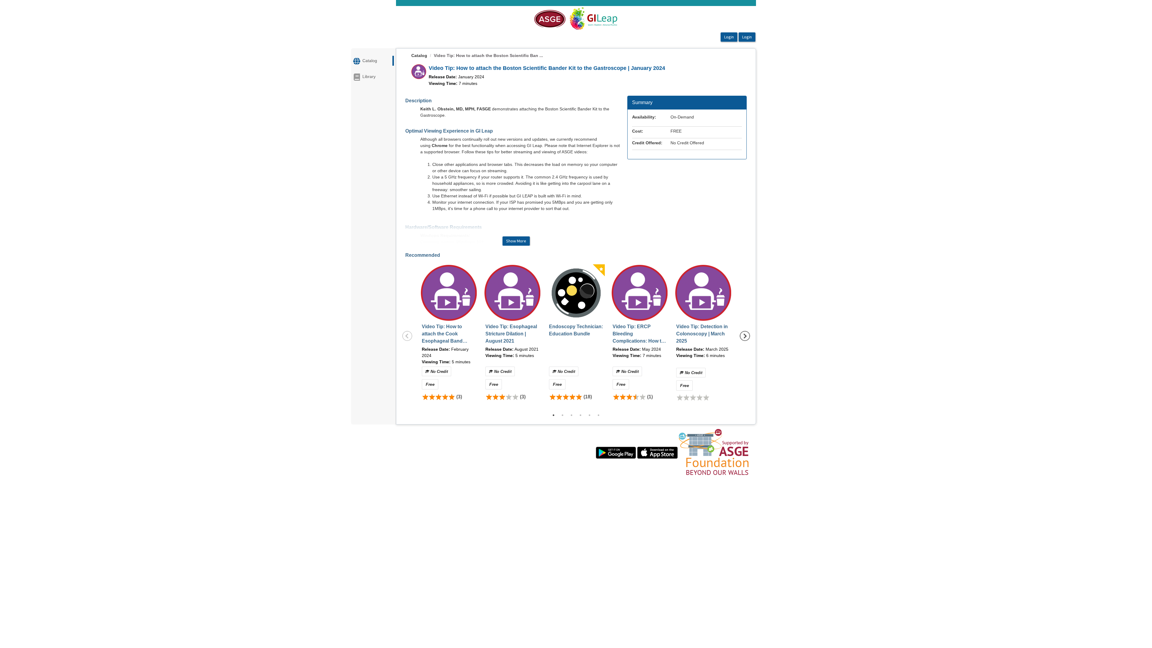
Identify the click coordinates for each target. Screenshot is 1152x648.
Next (745, 336)
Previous (407, 336)
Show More (516, 241)
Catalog (419, 55)
